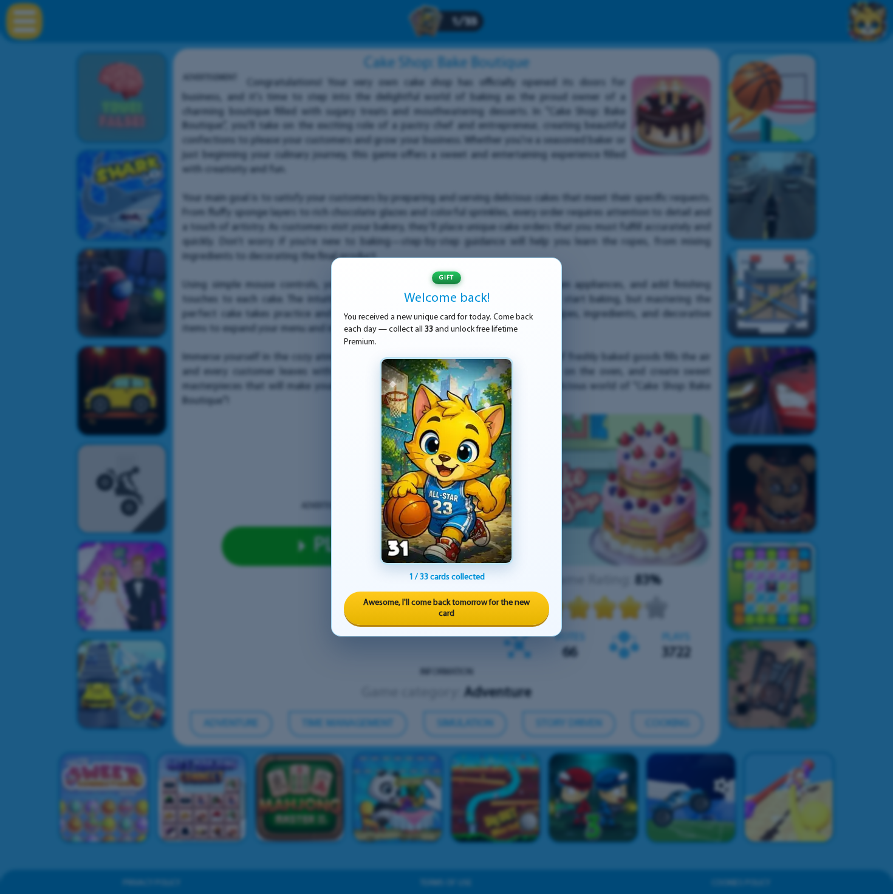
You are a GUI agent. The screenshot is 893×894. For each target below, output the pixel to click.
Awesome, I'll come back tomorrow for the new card (446, 608)
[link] (446, 461)
